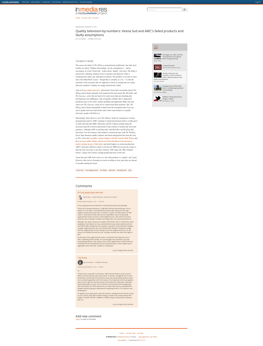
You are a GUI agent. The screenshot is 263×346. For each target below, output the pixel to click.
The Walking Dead (91, 170)
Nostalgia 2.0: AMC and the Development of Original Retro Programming (173, 57)
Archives (95, 18)
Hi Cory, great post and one (90, 192)
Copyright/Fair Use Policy (147, 337)
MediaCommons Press (70, 2)
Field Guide (25, 2)
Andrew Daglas (161, 92)
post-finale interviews (92, 90)
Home (78, 18)
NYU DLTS (140, 340)
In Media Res (46, 2)
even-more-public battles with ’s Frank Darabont (98, 141)
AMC (130, 170)
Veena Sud (79, 170)
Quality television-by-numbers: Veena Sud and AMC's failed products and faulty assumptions (168, 76)
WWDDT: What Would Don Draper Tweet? (172, 98)
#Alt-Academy (35, 2)
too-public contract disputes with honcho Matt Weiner (112, 138)
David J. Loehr (169, 101)
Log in (257, 2)
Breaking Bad (121, 170)
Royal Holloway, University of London (105, 197)
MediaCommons (124, 337)
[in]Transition (56, 2)
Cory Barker (82, 39)
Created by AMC (169, 65)
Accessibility (121, 340)
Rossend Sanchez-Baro (173, 67)
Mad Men (112, 170)
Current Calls (86, 18)
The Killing (103, 170)
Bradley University (94, 39)
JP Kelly (88, 197)
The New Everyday (86, 2)
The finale (82, 257)
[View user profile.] (80, 197)
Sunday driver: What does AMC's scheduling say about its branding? (173, 88)
